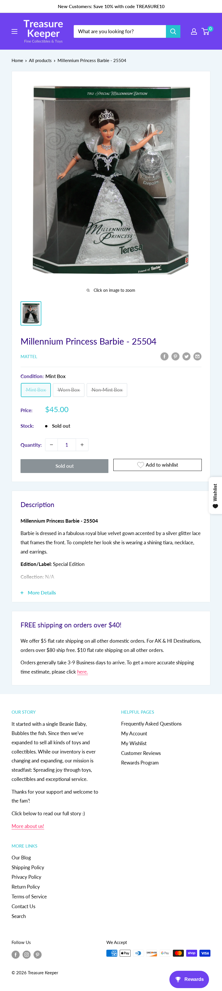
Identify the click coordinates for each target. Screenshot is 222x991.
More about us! (28, 826)
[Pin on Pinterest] (175, 356)
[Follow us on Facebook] (16, 954)
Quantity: (31, 445)
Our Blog (21, 857)
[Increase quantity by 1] (82, 445)
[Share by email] (197, 356)
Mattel (29, 356)
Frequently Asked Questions (151, 724)
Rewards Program (140, 763)
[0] (205, 31)
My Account (134, 733)
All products (40, 60)
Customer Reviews (141, 753)
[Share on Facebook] (164, 356)
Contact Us (23, 906)
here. (82, 672)
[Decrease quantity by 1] (51, 445)
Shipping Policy (28, 867)
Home (17, 60)
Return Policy (26, 887)
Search (19, 916)
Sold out (65, 466)
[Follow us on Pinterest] (38, 954)
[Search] (173, 31)
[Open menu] (14, 31)
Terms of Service (29, 896)
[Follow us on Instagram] (27, 954)
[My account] (194, 31)
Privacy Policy (26, 877)
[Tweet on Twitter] (186, 356)
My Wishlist (134, 743)
